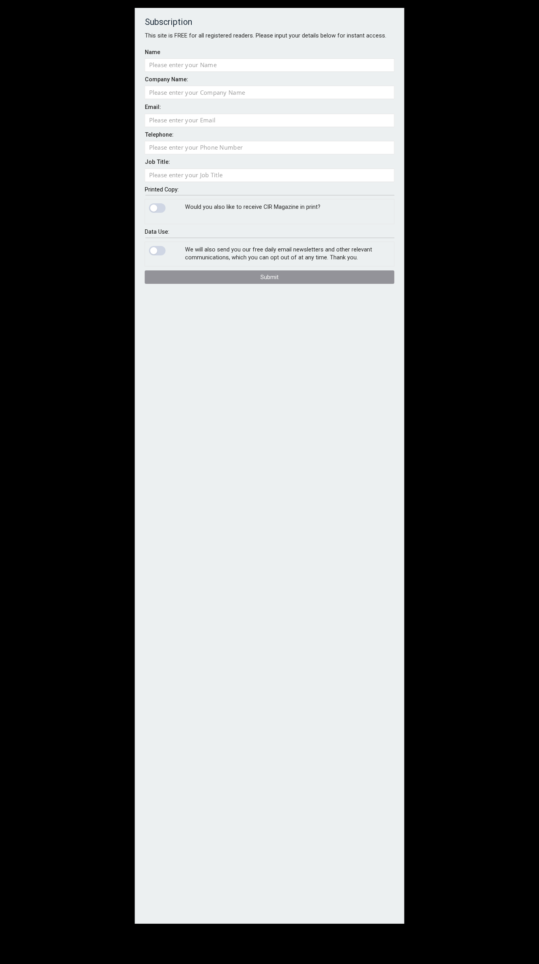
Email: (153, 107)
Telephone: (159, 134)
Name (152, 52)
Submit (269, 277)
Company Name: (166, 79)
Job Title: (157, 162)
